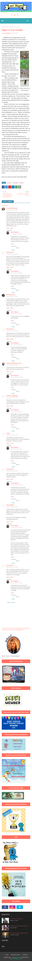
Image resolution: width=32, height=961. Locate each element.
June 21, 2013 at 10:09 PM (12, 364)
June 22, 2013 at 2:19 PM (12, 435)
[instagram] (18, 15)
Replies (9, 230)
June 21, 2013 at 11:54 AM (12, 330)
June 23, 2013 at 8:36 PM (16, 449)
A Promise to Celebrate (16, 918)
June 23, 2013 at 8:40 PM (16, 344)
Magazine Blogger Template (16, 958)
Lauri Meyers (7, 33)
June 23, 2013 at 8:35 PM (16, 484)
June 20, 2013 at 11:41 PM (12, 296)
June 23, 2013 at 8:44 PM (16, 527)
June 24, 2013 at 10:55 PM (12, 567)
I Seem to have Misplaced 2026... (19, 926)
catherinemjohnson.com (14, 363)
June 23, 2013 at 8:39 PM (16, 411)
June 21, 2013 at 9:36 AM (16, 273)
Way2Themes (17, 957)
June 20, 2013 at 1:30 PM (12, 210)
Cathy (8, 433)
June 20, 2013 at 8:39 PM (12, 254)
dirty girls (15, 182)
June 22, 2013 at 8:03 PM (12, 470)
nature (7, 26)
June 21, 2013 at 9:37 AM (16, 233)
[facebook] (12, 15)
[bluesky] (27, 907)
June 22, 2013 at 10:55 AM (12, 397)
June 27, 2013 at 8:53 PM (16, 582)
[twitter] (15, 15)
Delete (11, 228)
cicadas (9, 182)
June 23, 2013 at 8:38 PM (16, 377)
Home (3, 26)
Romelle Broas (10, 294)
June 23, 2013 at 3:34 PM (12, 506)
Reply (8, 228)
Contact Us (25, 954)
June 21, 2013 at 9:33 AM (16, 313)
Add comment (11, 602)
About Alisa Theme (15, 954)
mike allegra (10, 505)
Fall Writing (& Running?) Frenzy (19, 933)
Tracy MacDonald (11, 208)
